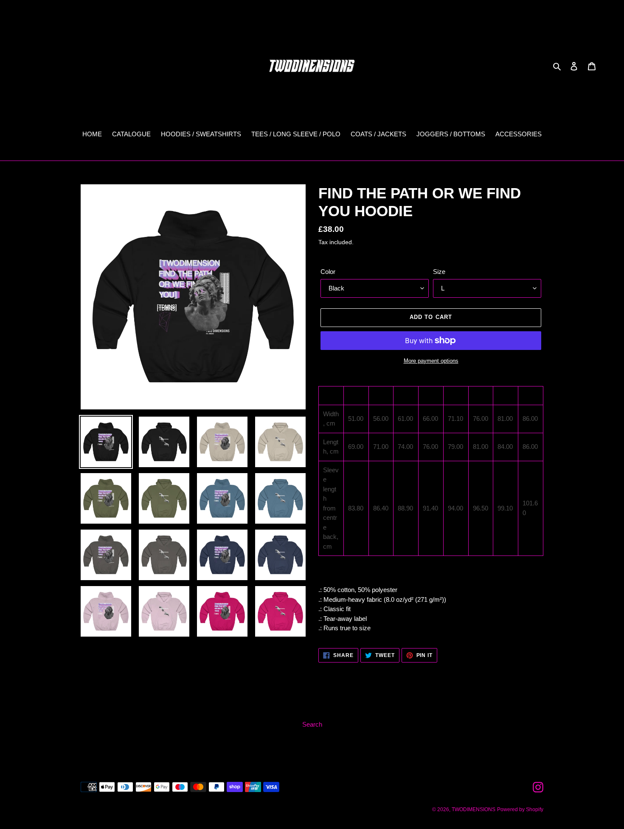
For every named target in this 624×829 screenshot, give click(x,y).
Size (439, 271)
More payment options (431, 361)
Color (327, 271)
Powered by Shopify (520, 809)
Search (312, 724)
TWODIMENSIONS (473, 809)
